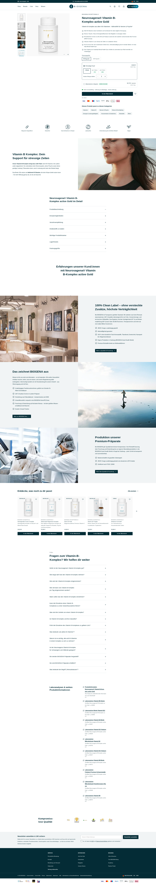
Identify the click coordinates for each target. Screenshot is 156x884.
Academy (110, 862)
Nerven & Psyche (104, 110)
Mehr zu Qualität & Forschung (104, 350)
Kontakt (50, 859)
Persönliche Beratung (53, 856)
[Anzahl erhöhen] (105, 76)
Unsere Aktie (37, 875)
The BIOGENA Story (113, 859)
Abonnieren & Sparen (92, 84)
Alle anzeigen (132, 491)
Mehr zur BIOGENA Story (20, 416)
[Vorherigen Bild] (64, 54)
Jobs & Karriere (112, 856)
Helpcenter (50, 866)
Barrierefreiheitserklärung (86, 875)
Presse (43, 875)
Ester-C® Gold (68, 521)
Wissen (43, 6)
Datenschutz (49, 875)
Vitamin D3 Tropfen (93, 521)
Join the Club (81, 856)
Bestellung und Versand (54, 862)
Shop (19, 6)
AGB (92, 841)
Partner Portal (111, 866)
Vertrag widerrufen (53, 869)
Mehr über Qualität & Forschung (105, 471)
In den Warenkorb (107, 94)
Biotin (129, 113)
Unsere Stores (81, 866)
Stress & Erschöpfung (117, 110)
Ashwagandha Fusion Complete (26, 521)
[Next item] (136, 511)
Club (31, 6)
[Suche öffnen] (110, 6)
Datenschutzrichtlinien (101, 841)
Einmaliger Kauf (90, 66)
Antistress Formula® (116, 521)
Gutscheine (81, 859)
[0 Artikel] (123, 6)
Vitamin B (93, 110)
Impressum (55, 875)
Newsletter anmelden (130, 837)
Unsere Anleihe (30, 875)
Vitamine (85, 110)
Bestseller (121, 113)
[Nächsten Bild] (21, 54)
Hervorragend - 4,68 (24, 1)
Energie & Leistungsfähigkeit (90, 113)
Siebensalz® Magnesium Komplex (49, 521)
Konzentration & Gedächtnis (108, 113)
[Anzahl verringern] (97, 76)
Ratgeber (80, 862)
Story (36, 6)
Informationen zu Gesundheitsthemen (70, 875)
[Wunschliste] (119, 6)
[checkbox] (81, 841)
